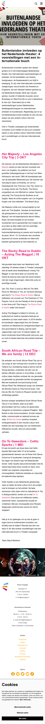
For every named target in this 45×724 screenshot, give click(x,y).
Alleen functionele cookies (22, 707)
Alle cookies (22, 718)
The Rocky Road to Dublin (22, 295)
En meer (22, 654)
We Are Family (15, 419)
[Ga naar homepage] (3, 3)
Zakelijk (22, 651)
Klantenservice (22, 645)
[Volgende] (39, 562)
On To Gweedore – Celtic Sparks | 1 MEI (20, 443)
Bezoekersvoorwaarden (22, 657)
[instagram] (18, 674)
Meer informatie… (26, 700)
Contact (22, 642)
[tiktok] (32, 674)
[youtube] (27, 674)
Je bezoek (22, 648)
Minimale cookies (22, 713)
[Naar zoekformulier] (36, 3)
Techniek (22, 660)
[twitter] (22, 674)
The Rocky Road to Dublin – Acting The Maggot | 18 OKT (21, 254)
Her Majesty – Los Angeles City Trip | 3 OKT (22, 156)
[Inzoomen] (9, 575)
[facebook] (13, 674)
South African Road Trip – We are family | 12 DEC (21, 352)
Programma (22, 639)
